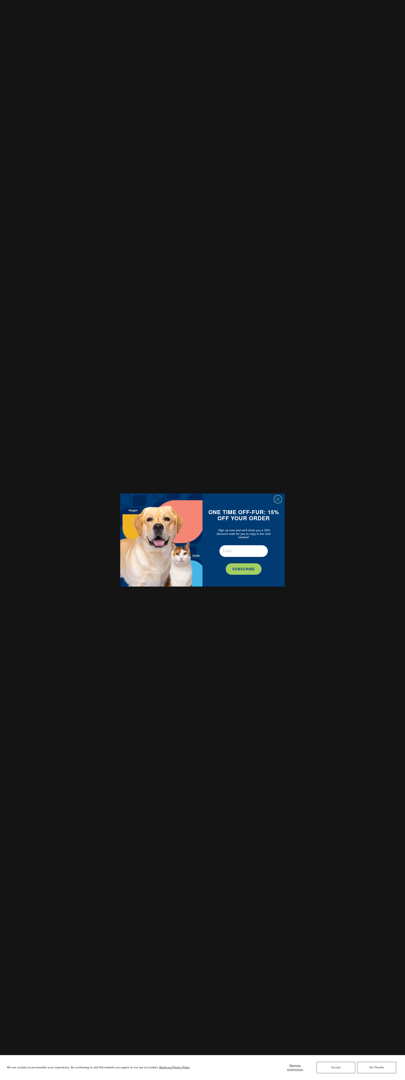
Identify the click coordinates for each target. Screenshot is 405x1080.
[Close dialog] (278, 499)
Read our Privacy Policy (174, 1067)
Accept (336, 1067)
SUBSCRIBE (243, 568)
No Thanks (377, 1067)
